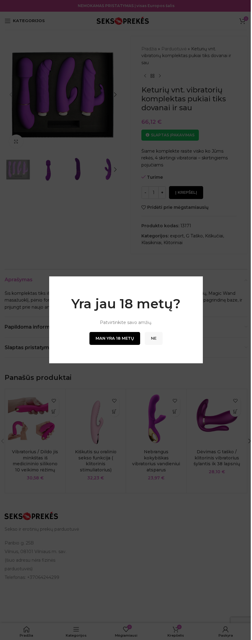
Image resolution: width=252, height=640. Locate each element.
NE (153, 338)
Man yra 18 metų (115, 338)
